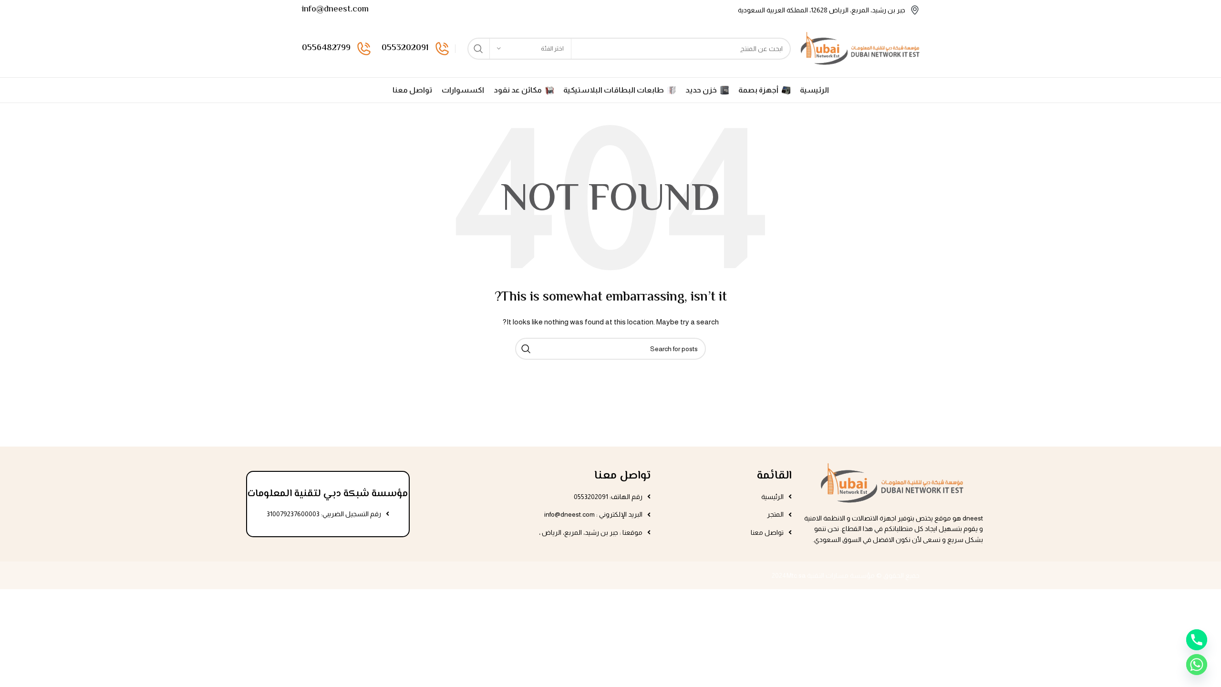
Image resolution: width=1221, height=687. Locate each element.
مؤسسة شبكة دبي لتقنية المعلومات (328, 493)
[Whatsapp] (1196, 664)
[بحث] (478, 49)
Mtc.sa (796, 575)
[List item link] (726, 496)
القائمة (774, 476)
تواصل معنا (622, 476)
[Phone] (1196, 639)
